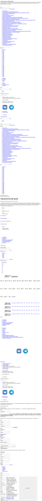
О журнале (4, 237)
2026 (3, 50)
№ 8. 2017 (37, 281)
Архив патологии (5, 14)
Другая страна (4, 471)
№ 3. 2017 (37, 289)
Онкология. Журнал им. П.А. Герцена (9, 30)
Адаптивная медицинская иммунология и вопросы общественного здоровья (15, 12)
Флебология (4, 43)
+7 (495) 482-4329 (5, 365)
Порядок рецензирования (6, 240)
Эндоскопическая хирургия (7, 162)
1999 (3, 75)
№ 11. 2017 (13, 281)
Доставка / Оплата (5, 84)
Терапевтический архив (6, 42)
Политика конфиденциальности (8, 335)
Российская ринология (6, 36)
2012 (3, 63)
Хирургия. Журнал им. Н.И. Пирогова (9, 44)
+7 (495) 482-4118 (5, 364)
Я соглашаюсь (27, 488)
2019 (3, 174)
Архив (3, 329)
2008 (3, 67)
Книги (3, 330)
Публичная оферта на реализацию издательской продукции (12, 337)
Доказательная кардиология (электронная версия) (11, 21)
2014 (3, 61)
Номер (11, 259)
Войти (2, 435)
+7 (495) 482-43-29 (3, 116)
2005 (3, 187)
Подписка (4, 79)
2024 (3, 52)
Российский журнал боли (6, 39)
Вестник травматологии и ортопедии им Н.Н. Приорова (12, 17)
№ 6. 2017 (12, 289)
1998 (3, 76)
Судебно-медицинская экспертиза (8, 41)
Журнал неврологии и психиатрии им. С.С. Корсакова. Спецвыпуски (14, 23)
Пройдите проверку (13, 413)
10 (2, 264)
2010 (3, 65)
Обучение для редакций (6, 338)
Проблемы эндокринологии (7, 33)
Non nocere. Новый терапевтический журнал (10, 11)
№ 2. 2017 (4, 297)
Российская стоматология (6, 37)
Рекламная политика (6, 241)
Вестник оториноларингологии (8, 15)
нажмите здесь (10, 498)
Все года (1, 47)
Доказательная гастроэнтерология (8, 138)
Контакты (4, 85)
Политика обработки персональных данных (10, 336)
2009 (3, 66)
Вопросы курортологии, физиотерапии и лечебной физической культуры (15, 18)
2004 (3, 70)
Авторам (4, 238)
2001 (3, 73)
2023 (3, 53)
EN (3, 120)
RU (10, 89)
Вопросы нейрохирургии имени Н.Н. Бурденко (10, 19)
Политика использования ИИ (7, 239)
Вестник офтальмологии (6, 16)
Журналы (4, 78)
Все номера (4, 262)
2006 (3, 186)
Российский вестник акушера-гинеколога (9, 38)
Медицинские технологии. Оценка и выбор (10, 28)
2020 (3, 56)
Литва (3, 470)
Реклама (3, 83)
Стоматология (4, 40)
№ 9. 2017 (28, 281)
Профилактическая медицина (7, 34)
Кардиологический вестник (7, 24)
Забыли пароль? (3, 434)
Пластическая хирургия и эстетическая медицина (11, 32)
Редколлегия (4, 320)
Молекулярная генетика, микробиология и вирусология (12, 29)
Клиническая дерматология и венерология (9, 26)
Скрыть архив (2, 245)
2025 (3, 51)
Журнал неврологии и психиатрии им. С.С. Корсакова (12, 22)
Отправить (15, 427)
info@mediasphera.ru (5, 103)
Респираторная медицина (6, 35)
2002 (3, 72)
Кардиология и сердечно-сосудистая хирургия (10, 25)
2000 (3, 74)
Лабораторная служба (6, 27)
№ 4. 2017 (28, 289)
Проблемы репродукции (6, 150)
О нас (3, 82)
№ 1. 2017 (12, 297)
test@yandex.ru (4, 403)
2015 (3, 60)
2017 (3, 58)
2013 (3, 62)
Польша (3, 469)
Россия (11, 464)
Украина (3, 468)
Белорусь (4, 467)
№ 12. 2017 (4, 281)
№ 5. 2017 (20, 289)
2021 (3, 55)
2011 (3, 64)
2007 (3, 68)
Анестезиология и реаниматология (8, 13)
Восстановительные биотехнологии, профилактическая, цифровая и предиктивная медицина (18, 137)
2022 (3, 54)
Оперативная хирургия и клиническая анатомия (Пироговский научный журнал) (16, 31)
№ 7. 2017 (4, 289)
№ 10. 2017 (21, 281)
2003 (3, 71)
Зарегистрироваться (4, 448)
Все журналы (12, 8)
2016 (3, 59)
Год (10, 250)
